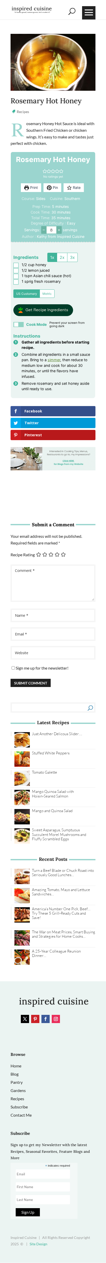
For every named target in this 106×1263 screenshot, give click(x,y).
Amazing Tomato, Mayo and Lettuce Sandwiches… (61, 891)
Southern (72, 198)
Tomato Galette (44, 772)
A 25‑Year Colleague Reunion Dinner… (56, 953)
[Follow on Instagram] (56, 1019)
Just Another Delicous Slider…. (57, 734)
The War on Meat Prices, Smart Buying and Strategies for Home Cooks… (63, 934)
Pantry (17, 1082)
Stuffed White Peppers (50, 753)
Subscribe (19, 1106)
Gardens (18, 1090)
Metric (47, 294)
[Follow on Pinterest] (35, 1019)
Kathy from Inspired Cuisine (60, 236)
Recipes (23, 111)
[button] (45, 171)
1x (52, 257)
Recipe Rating (23, 554)
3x (72, 257)
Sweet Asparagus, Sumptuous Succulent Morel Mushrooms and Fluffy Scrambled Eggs (59, 834)
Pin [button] (55, 187)
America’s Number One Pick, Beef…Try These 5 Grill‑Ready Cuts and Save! (61, 913)
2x (62, 257)
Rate (76, 187)
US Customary (26, 294)
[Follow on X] (25, 1019)
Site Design (38, 1244)
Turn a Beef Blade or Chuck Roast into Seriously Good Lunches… (63, 872)
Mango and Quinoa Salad (52, 811)
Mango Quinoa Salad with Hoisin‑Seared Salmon (53, 793)
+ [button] (59, 229)
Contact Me (21, 1115)
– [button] (44, 229)
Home (16, 1065)
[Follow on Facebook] (45, 1019)
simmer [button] (54, 360)
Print (33, 187)
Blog (15, 1074)
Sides (41, 198)
